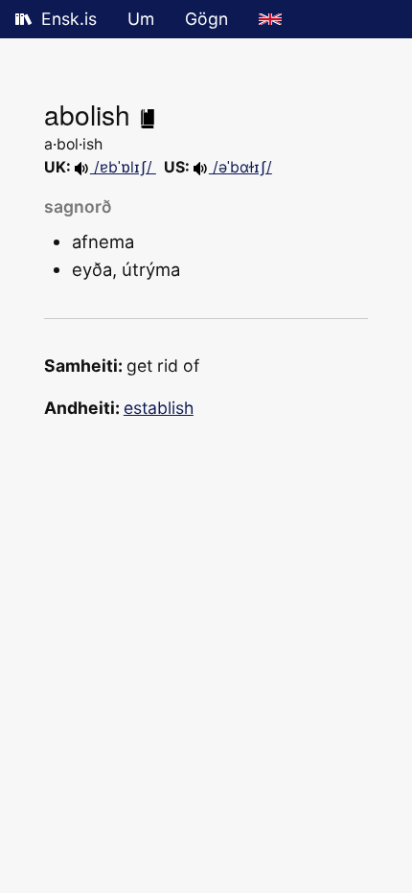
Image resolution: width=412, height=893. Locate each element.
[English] (270, 19)
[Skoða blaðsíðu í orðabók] (147, 114)
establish (159, 408)
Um (140, 19)
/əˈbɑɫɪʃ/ (240, 167)
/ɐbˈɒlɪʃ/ (123, 167)
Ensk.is (69, 19)
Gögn (206, 19)
